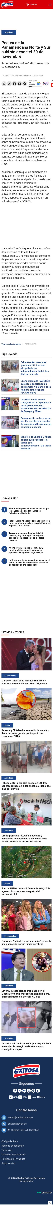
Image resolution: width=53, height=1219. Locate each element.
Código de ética (9, 1141)
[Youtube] (24, 1091)
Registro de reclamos (12, 1145)
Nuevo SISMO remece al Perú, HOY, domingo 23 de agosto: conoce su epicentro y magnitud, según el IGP (26, 550)
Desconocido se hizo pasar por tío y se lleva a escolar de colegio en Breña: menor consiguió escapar (36, 422)
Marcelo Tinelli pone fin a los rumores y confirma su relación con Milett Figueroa (24, 682)
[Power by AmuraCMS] (44, 1192)
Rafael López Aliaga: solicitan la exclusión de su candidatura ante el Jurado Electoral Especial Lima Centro (29, 523)
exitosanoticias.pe (17, 1123)
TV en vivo (6, 1150)
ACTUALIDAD (30, 344)
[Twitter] (9, 83)
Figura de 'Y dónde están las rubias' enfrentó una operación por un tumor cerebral (26, 942)
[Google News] (33, 1091)
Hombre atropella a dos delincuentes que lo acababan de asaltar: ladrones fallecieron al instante (29, 510)
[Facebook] (14, 83)
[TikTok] (38, 1091)
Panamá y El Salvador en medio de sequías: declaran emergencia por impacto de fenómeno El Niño (25, 733)
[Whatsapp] (4, 83)
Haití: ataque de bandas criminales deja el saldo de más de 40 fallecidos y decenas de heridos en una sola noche (29, 562)
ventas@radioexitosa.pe (20, 1117)
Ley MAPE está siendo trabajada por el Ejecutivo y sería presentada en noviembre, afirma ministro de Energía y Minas (36, 405)
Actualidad (8, 32)
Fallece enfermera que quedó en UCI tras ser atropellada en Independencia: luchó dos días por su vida (35, 368)
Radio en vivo (8, 1163)
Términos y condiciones (13, 1154)
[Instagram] (29, 1091)
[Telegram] (24, 83)
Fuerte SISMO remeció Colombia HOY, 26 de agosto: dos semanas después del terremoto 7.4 (25, 891)
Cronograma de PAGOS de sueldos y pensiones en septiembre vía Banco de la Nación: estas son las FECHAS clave (36, 387)
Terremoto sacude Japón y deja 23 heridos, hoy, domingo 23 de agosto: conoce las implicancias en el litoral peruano (27, 536)
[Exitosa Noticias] (7, 4)
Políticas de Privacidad (13, 1159)
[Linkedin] (19, 83)
